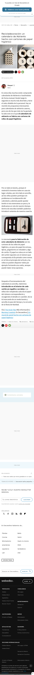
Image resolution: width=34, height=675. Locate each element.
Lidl (3, 553)
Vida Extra (20, 595)
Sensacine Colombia (23, 654)
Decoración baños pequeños (24, 481)
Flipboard (19, 72)
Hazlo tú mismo (13, 321)
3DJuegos (20, 592)
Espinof (20, 607)
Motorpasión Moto (23, 620)
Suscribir (27, 499)
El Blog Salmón (22, 629)
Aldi (19, 553)
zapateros (5, 549)
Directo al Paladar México (7, 661)
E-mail (22, 72)
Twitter (16, 72)
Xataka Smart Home (8, 601)
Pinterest (20, 513)
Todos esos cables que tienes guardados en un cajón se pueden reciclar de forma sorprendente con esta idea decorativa (17, 476)
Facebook (8, 513)
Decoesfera (5, 632)
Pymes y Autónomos (23, 632)
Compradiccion (6, 635)
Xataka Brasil (6, 648)
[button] (11, 85)
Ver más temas (7, 560)
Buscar (25, 571)
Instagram (12, 513)
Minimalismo (6, 541)
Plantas (4, 533)
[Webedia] (7, 582)
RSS (16, 513)
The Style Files (10, 310)
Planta (16, 25)
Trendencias (5, 629)
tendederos (22, 549)
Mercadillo (24, 25)
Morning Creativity (8, 312)
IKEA (19, 545)
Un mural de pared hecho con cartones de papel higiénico (16, 315)
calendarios (24, 321)
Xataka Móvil (6, 595)
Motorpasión (21, 617)
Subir (26, 581)
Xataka (4, 592)
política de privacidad (24, 504)
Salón (20, 537)
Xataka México (6, 645)
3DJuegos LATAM (23, 645)
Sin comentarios (8, 72)
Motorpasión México (23, 660)
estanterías (6, 545)
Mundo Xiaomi (6, 603)
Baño (19, 533)
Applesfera (5, 598)
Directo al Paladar (7, 617)
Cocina (4, 537)
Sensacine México (23, 651)
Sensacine (20, 604)
